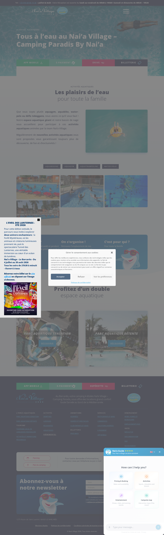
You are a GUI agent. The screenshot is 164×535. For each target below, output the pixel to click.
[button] (112, 252)
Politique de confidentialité (81, 282)
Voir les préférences (103, 276)
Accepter (61, 276)
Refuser (81, 276)
